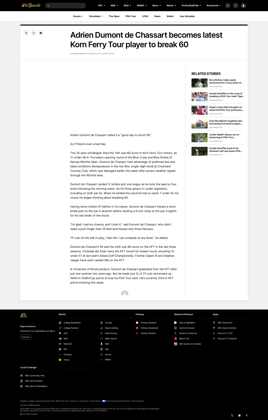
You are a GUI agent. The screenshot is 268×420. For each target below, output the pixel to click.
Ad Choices (84, 401)
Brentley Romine (79, 54)
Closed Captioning (43, 401)
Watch (170, 16)
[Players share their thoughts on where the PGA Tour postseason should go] (200, 110)
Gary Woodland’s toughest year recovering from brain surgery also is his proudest (225, 122)
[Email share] (41, 33)
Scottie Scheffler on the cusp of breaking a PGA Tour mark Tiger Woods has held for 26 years (226, 95)
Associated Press (215, 86)
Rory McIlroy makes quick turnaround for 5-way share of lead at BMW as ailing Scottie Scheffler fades (225, 81)
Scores (77, 16)
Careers (31, 401)
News (157, 16)
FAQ (52, 401)
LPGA (145, 16)
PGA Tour (131, 16)
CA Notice (126, 401)
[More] (228, 5)
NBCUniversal (35, 405)
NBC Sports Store (62, 401)
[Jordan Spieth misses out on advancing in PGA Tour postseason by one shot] (200, 137)
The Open (114, 16)
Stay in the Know (28, 326)
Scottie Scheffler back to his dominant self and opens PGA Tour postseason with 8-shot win (226, 149)
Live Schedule (187, 16)
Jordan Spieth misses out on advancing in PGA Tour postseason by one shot (224, 136)
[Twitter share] (33, 33)
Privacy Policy (95, 401)
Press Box (74, 401)
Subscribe (26, 337)
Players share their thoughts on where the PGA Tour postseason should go (226, 108)
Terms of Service (138, 401)
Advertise (23, 401)
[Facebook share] (26, 33)
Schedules (94, 16)
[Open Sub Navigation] (104, 5)
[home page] (31, 5)
